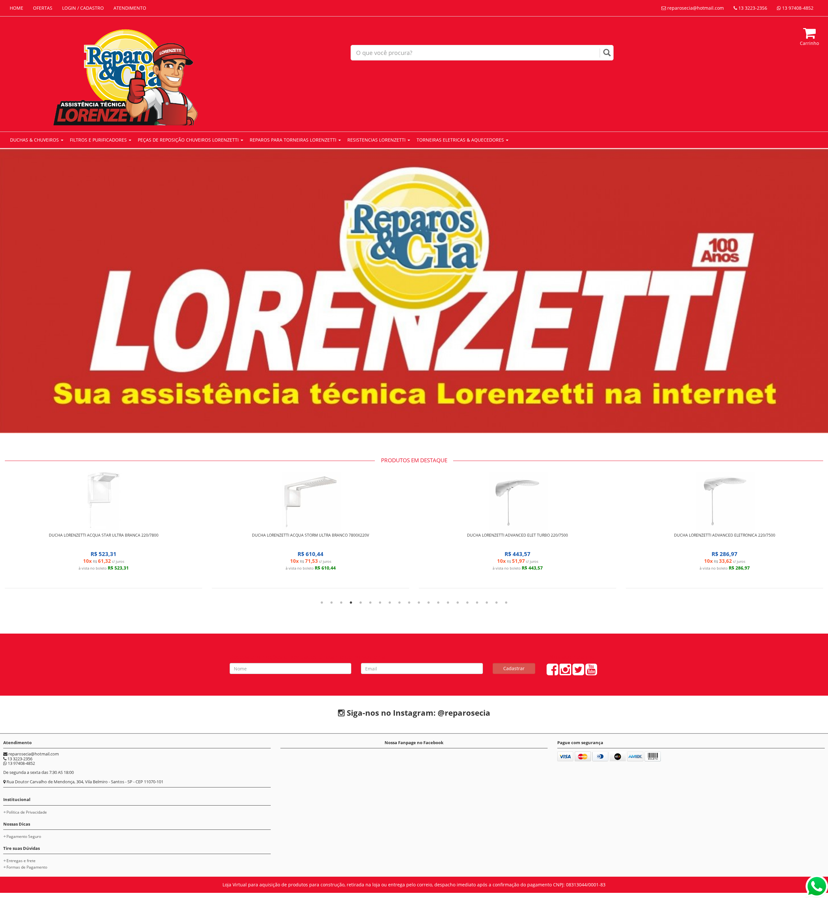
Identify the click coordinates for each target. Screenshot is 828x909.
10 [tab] (409, 603)
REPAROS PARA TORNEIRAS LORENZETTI (294, 140)
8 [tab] (390, 603)
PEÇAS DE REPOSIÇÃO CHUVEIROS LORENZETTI (189, 140)
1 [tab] (322, 603)
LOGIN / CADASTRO (83, 8)
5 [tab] (360, 603)
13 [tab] (438, 603)
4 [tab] (351, 603)
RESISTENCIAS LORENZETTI (377, 140)
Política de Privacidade (26, 812)
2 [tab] (331, 603)
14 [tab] (448, 603)
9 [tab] (399, 603)
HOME (16, 8)
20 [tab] (506, 603)
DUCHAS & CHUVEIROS (35, 140)
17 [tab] (477, 603)
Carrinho (809, 43)
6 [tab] (370, 603)
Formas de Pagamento (26, 867)
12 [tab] (428, 603)
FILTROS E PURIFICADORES (99, 140)
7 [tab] (380, 603)
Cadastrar (514, 668)
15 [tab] (457, 603)
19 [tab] (496, 603)
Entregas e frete (21, 860)
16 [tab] (467, 603)
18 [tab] (487, 603)
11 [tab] (419, 603)
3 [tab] (341, 603)
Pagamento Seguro (23, 836)
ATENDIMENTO (130, 8)
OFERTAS (42, 8)
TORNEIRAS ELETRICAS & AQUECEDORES (461, 140)
